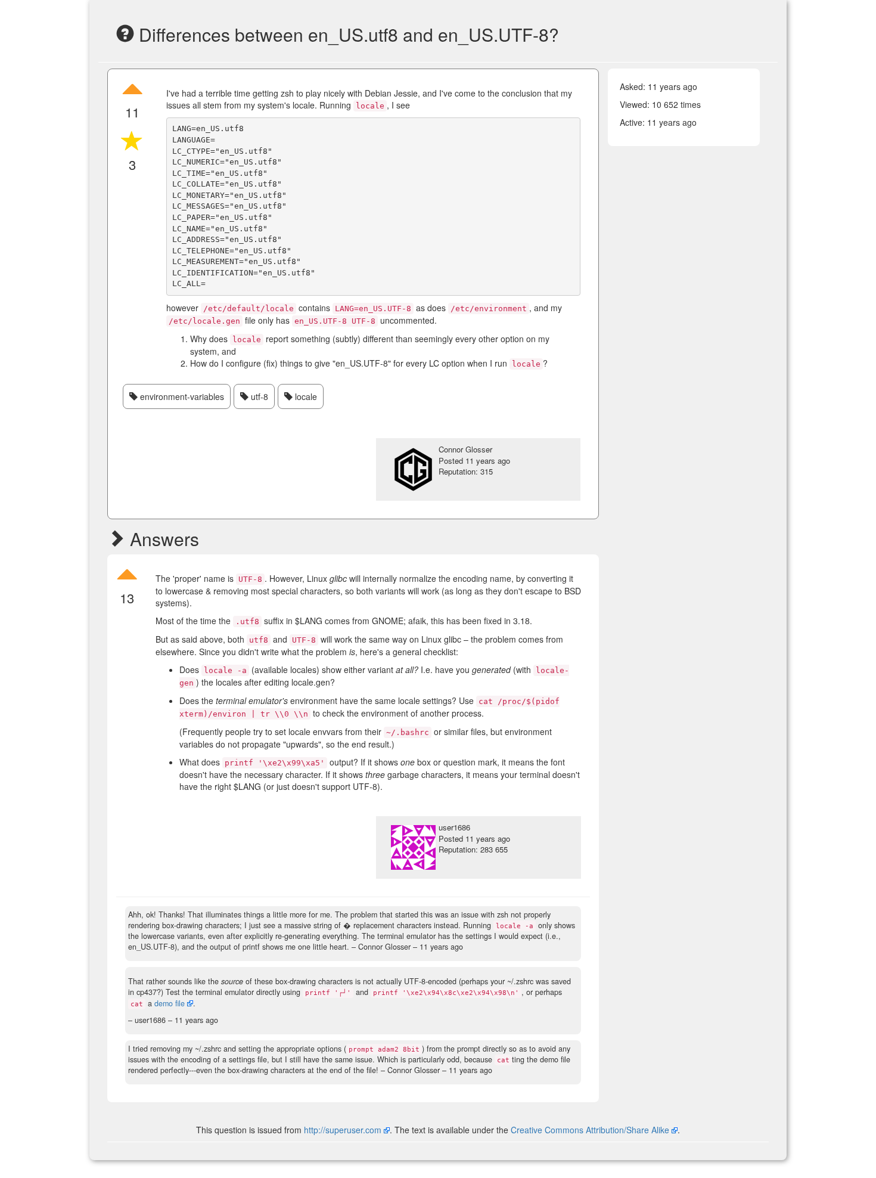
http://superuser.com (342, 1130)
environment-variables (181, 396)
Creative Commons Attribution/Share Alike (591, 1130)
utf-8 (258, 396)
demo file (169, 1003)
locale (305, 396)
